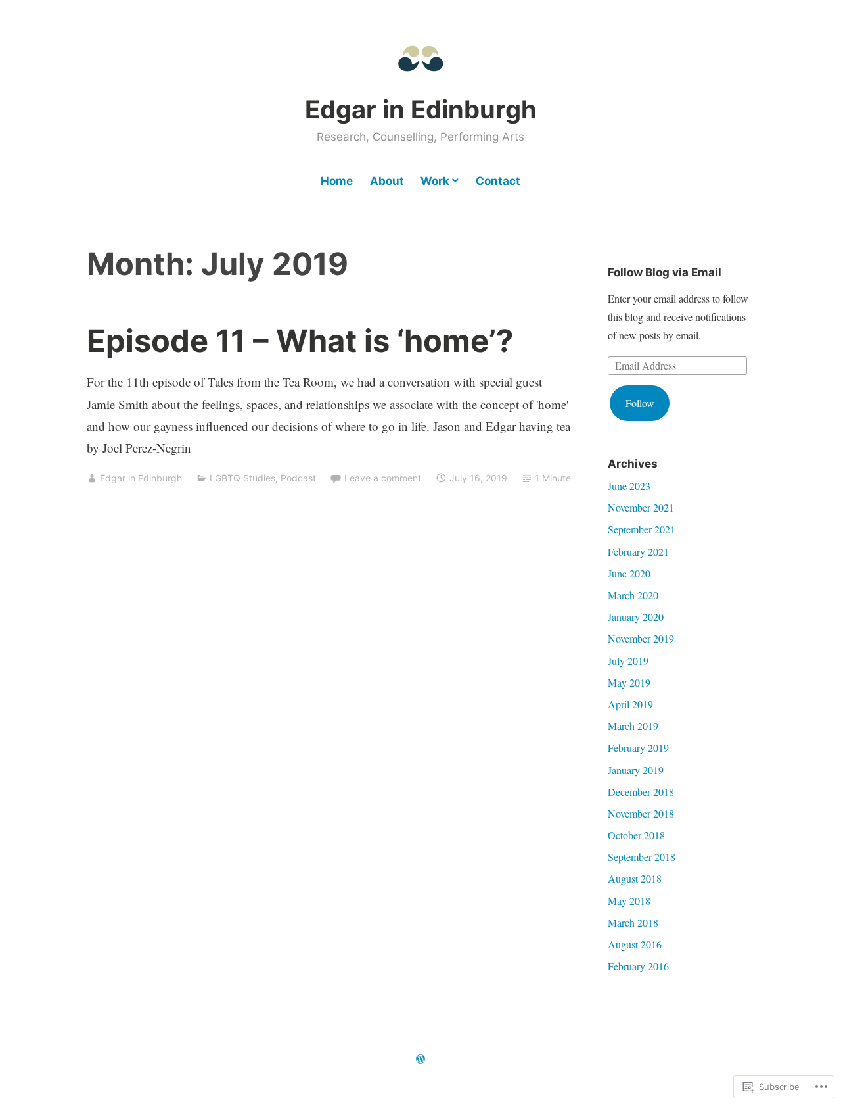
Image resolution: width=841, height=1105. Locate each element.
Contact (498, 180)
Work (434, 180)
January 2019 (636, 770)
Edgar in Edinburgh (421, 109)
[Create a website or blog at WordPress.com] (420, 1059)
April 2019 (630, 704)
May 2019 (629, 682)
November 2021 (641, 507)
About (387, 180)
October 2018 (636, 835)
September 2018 (641, 857)
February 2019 (638, 747)
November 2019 (641, 638)
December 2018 (641, 791)
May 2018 (629, 901)
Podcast (298, 477)
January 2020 (636, 617)
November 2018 (641, 813)
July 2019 (628, 661)
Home (337, 180)
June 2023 (629, 486)
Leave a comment (382, 477)
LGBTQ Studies (242, 477)
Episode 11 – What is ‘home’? (300, 340)
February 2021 (638, 551)
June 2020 (629, 573)
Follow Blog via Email (664, 272)
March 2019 (633, 726)
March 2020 (633, 595)
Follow (639, 403)
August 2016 (635, 944)
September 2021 (641, 529)
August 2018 (635, 878)
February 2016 (638, 966)
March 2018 (633, 922)
